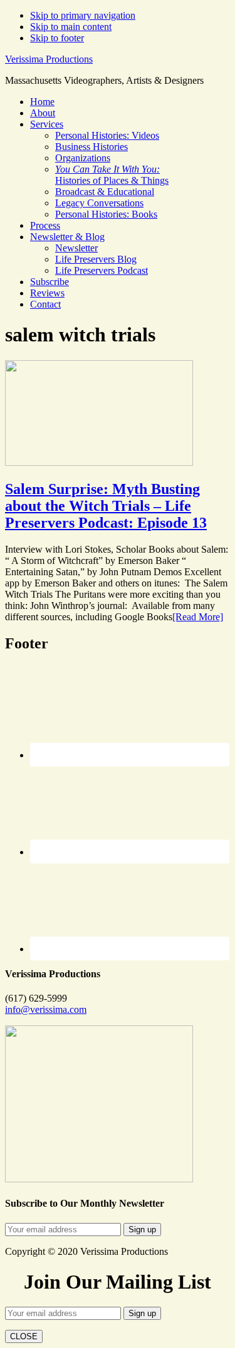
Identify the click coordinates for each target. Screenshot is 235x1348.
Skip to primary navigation (82, 15)
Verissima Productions (49, 59)
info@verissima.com (45, 1009)
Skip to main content (71, 26)
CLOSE (24, 1336)
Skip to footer (57, 38)
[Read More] (197, 616)
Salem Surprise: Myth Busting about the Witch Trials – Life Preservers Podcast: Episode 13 (106, 506)
